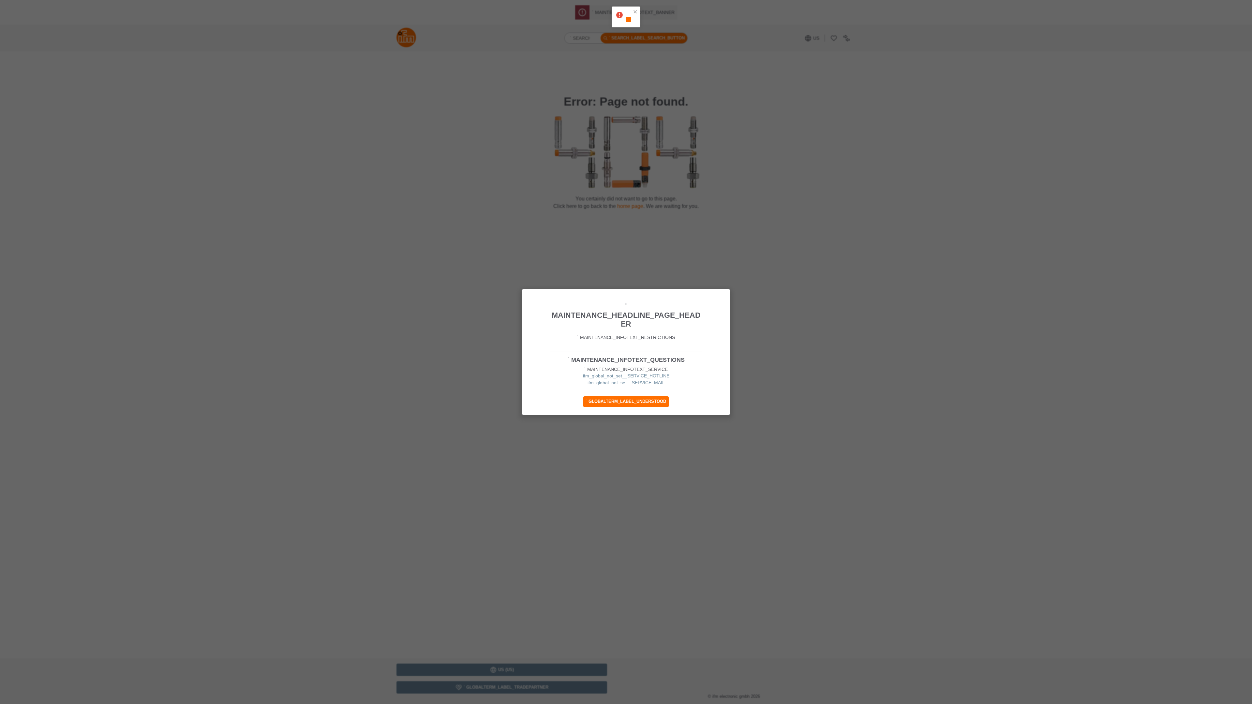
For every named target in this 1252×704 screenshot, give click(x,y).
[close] (635, 12)
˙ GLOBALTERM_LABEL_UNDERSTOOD (626, 401)
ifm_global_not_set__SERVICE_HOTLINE (626, 375)
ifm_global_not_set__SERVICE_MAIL (626, 382)
